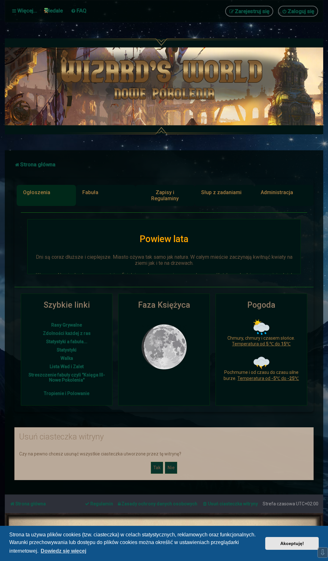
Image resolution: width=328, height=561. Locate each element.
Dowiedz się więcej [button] (63, 551)
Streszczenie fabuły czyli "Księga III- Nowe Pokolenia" (67, 377)
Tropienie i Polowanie (66, 393)
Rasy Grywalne (66, 325)
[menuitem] (78, 10)
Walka (67, 358)
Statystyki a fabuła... (66, 341)
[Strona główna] (164, 86)
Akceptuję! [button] (292, 543)
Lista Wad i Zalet (67, 366)
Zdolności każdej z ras (67, 333)
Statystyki (67, 349)
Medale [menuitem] (54, 10)
